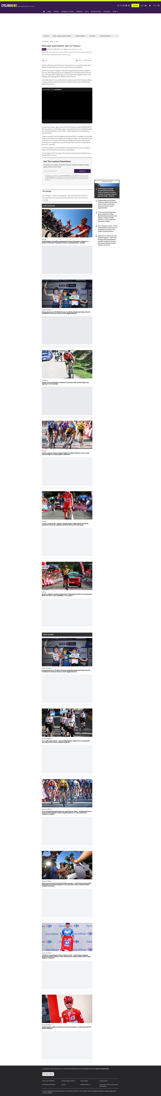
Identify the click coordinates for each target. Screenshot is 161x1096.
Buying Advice (96, 11)
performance (86, 127)
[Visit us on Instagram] (124, 6)
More (114, 11)
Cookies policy (104, 1081)
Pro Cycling (45, 41)
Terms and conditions (48, 1081)
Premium (79, 11)
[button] (156, 5)
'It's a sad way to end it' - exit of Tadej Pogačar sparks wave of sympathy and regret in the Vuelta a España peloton (107, 228)
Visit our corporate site (102, 1068)
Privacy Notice (50, 177)
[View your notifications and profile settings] (150, 5)
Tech (86, 11)
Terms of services (65, 175)
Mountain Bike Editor (54, 49)
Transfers (92, 36)
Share (46, 60)
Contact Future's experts (68, 1081)
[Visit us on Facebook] (118, 6)
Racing (56, 11)
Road (57, 41)
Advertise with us (85, 1084)
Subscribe (135, 5)
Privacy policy (84, 1081)
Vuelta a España (80, 36)
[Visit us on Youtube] (126, 6)
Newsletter (89, 60)
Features (107, 11)
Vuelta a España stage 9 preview (62, 36)
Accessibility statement (48, 1084)
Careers (63, 1084)
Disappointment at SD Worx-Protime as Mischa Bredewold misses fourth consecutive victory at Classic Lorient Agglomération (107, 204)
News (49, 11)
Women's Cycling (67, 11)
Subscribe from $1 (105, 36)
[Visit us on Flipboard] (129, 6)
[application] (67, 105)
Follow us (80, 60)
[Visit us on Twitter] (121, 6)
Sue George (64, 49)
